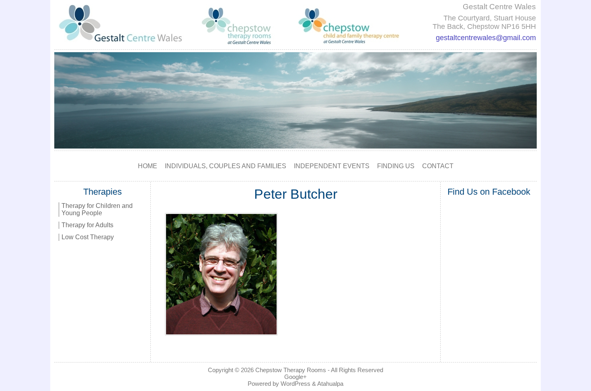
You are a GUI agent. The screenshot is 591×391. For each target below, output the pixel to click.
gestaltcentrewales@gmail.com (486, 38)
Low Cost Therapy (88, 237)
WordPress (295, 383)
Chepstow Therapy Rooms (290, 370)
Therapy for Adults (87, 225)
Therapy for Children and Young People (97, 209)
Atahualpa (330, 383)
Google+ (295, 376)
